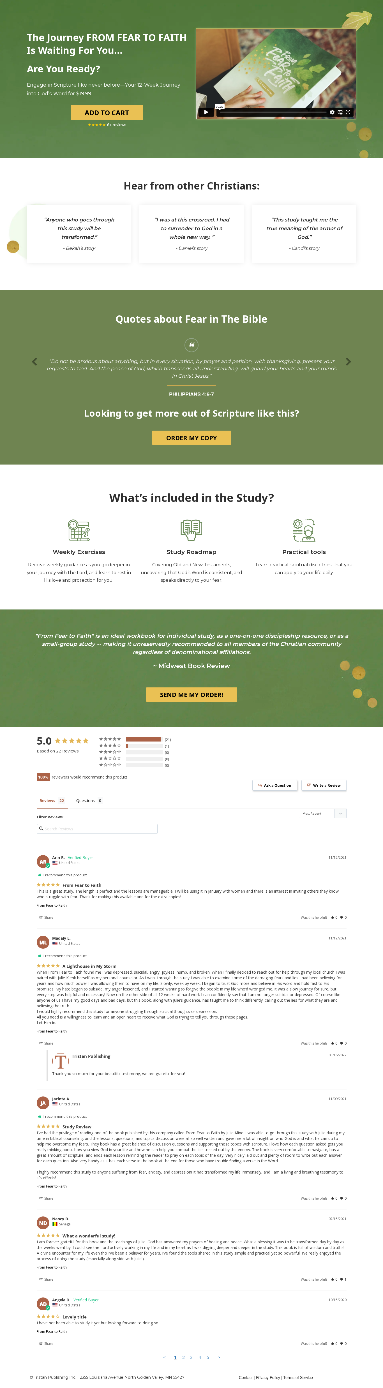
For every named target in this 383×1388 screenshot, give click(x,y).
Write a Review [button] (327, 792)
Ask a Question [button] (277, 792)
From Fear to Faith (52, 912)
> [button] (219, 1364)
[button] (334, 924)
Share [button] (48, 924)
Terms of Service (298, 1384)
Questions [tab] (85, 807)
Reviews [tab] (47, 807)
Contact (246, 1384)
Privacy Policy (268, 1384)
